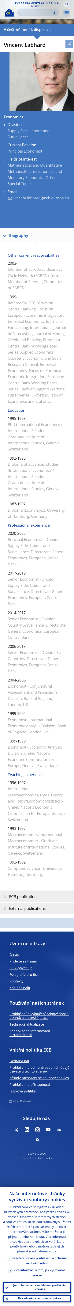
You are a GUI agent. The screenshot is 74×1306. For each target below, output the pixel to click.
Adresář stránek (22, 1101)
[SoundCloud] (58, 1129)
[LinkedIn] (26, 1129)
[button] (66, 4)
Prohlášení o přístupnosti (29, 1085)
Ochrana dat (19, 1061)
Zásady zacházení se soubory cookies (39, 1078)
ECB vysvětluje (20, 968)
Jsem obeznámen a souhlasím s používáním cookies (39, 1287)
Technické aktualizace (26, 1024)
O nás (14, 955)
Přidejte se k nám (23, 961)
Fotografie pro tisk (24, 975)
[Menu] (66, 13)
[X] (16, 1129)
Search (53, 12)
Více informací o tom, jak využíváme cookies (39, 1273)
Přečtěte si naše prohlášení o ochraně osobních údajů (39, 1261)
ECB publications (24, 897)
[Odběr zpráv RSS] (37, 1139)
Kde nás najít (19, 988)
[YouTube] (48, 1129)
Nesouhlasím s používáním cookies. (40, 1298)
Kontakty (16, 981)
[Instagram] (37, 1129)
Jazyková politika (22, 1091)
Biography (18, 236)
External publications (27, 909)
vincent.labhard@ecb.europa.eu (41, 198)
